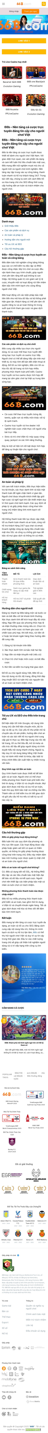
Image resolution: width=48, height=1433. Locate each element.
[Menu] (3, 4)
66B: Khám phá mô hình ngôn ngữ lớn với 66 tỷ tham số (24, 1044)
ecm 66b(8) (32, 1073)
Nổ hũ (5, 1333)
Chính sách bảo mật (35, 1314)
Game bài (6, 1305)
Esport (5, 1322)
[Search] (44, 4)
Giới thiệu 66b (11, 226)
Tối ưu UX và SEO (13, 244)
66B (32, 1426)
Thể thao (6, 1317)
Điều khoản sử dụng (35, 1331)
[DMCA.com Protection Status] (33, 1429)
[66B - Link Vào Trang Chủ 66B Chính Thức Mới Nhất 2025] (24, 3)
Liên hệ (29, 1325)
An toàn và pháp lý (14, 235)
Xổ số (4, 1328)
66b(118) (19, 1073)
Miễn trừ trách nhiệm (36, 1319)
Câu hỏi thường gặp (14, 248)
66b (35, 932)
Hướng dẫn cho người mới (17, 239)
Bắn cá (5, 1311)
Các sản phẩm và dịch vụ (17, 230)
